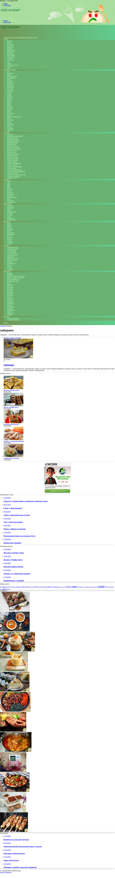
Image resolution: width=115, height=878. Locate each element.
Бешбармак (11, 78)
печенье (68, 587)
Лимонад (10, 195)
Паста (9, 121)
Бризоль (10, 84)
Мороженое (11, 234)
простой (92, 587)
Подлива (10, 128)
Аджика (9, 215)
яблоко (8, 589)
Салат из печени (12, 160)
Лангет (9, 110)
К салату (10, 270)
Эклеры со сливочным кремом (14, 441)
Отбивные (10, 120)
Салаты (6, 133)
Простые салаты (12, 158)
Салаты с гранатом (13, 176)
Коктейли (10, 200)
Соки (9, 199)
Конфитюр (10, 207)
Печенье (10, 284)
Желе (9, 224)
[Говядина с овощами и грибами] (15, 711)
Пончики (10, 308)
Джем (9, 216)
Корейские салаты (13, 141)
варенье (4, 587)
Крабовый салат (12, 142)
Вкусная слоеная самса (11, 390)
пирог (74, 586)
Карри (9, 102)
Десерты (7, 221)
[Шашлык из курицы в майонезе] (14, 831)
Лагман (9, 49)
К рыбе (9, 268)
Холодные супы (12, 65)
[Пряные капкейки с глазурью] (17, 651)
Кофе (9, 184)
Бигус (9, 79)
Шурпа (9, 66)
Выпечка (7, 271)
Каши (9, 104)
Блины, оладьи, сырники (15, 278)
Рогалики (10, 287)
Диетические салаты (14, 149)
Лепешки (10, 294)
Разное (6, 316)
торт (4, 589)
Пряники (10, 295)
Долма (9, 94)
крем (40, 587)
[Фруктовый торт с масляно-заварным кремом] (15, 691)
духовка (13, 587)
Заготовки (8, 203)
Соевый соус (11, 250)
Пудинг (9, 239)
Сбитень (10, 189)
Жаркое (9, 97)
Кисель (9, 191)
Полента (10, 129)
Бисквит (10, 290)
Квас (8, 186)
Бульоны (10, 44)
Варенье (10, 205)
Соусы (6, 245)
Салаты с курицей (13, 147)
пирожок (80, 587)
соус (106, 587)
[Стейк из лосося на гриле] (13, 731)
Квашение (10, 218)
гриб (9, 587)
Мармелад (10, 232)
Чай (8, 182)
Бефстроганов (12, 76)
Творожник (10, 310)
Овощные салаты (13, 153)
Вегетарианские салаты (15, 136)
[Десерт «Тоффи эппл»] (13, 405)
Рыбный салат (12, 145)
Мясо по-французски (14, 116)
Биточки (10, 81)
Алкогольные (11, 202)
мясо (60, 587)
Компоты (10, 192)
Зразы (9, 100)
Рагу (8, 131)
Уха (8, 62)
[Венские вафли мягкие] (13, 422)
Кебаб (9, 105)
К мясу (9, 265)
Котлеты (10, 107)
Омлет (9, 118)
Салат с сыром (12, 165)
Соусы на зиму (12, 253)
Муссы (9, 236)
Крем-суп (10, 47)
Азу (8, 71)
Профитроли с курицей (11, 458)
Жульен (9, 99)
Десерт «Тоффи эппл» (11, 407)
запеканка (18, 587)
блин (1, 587)
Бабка (9, 74)
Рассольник (11, 55)
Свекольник (11, 57)
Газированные (12, 197)
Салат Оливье (12, 162)
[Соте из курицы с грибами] (15, 791)
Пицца (9, 297)
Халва (9, 244)
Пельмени (10, 124)
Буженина (10, 86)
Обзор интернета (13, 318)
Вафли (9, 273)
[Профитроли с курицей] (13, 456)
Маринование (11, 211)
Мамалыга (10, 113)
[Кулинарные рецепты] (10, 17)
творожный (111, 587)
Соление (10, 213)
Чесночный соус (12, 258)
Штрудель (10, 302)
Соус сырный (11, 252)
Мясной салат (11, 144)
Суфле (9, 315)
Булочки (10, 289)
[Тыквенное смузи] (14, 671)
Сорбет (9, 241)
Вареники (10, 87)
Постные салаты (12, 157)
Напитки (7, 179)
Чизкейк (9, 300)
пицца (83, 587)
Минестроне (11, 50)
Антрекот (10, 73)
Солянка (10, 58)
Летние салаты (12, 150)
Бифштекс (10, 83)
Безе (8, 223)
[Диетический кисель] (13, 771)
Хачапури (10, 299)
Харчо (9, 63)
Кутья (9, 231)
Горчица (10, 261)
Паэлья (9, 123)
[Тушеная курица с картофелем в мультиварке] (16, 751)
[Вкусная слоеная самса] (13, 388)
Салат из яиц (11, 152)
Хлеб (9, 282)
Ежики (9, 95)
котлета (36, 587)
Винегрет (10, 134)
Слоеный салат (12, 178)
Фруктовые (11, 194)
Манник (9, 305)
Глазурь (9, 311)
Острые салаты (12, 155)
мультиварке (55, 587)
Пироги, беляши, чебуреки (16, 276)
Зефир (9, 226)
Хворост (10, 286)
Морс (9, 187)
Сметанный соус (12, 249)
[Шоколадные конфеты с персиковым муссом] (15, 611)
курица (49, 587)
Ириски (9, 228)
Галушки (10, 89)
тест (1, 589)
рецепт (96, 587)
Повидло (10, 208)
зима (23, 587)
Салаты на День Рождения (16, 171)
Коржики (10, 274)
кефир (31, 587)
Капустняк (10, 45)
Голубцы (10, 91)
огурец (63, 587)
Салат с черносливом (14, 166)
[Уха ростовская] (15, 631)
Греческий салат (12, 137)
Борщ (9, 42)
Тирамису (10, 242)
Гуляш (9, 92)
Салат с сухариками (14, 163)
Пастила (10, 237)
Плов (9, 126)
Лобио (9, 112)
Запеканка (10, 307)
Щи (8, 68)
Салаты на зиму (12, 173)
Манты (9, 115)
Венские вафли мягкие (11, 424)
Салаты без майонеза (14, 170)
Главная (3, 326)
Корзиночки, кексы (13, 281)
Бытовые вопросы (13, 319)
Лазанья (10, 108)
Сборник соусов (12, 247)
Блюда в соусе (12, 260)
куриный (44, 587)
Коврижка (10, 313)
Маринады (10, 257)
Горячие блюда (10, 70)
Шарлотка (10, 303)
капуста (27, 587)
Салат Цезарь (12, 168)
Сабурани (9, 365)
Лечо (8, 210)
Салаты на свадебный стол (16, 174)
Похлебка (10, 54)
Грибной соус (11, 263)
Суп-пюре (10, 60)
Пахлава (10, 292)
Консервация (11, 220)
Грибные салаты (12, 139)
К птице (9, 266)
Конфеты (10, 229)
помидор (87, 587)
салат (101, 586)
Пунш (9, 181)
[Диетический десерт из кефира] (13, 811)
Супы (6, 39)
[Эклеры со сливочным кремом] (13, 439)
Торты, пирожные (13, 279)
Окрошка (10, 52)
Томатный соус (12, 255)
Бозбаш (9, 41)
